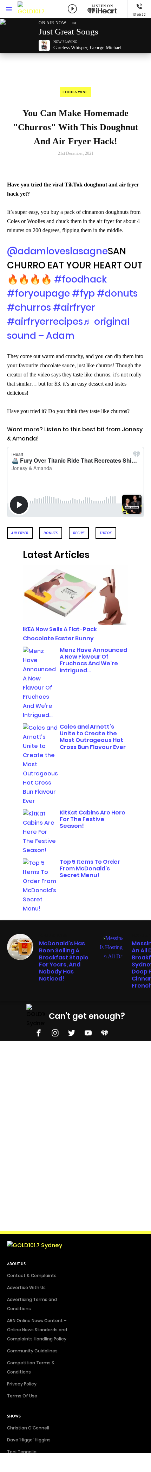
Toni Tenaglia (22, 1452)
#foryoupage (38, 293)
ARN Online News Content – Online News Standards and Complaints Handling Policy (37, 1330)
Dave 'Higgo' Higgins (29, 1440)
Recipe (79, 532)
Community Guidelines (32, 1351)
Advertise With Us (26, 1287)
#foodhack (80, 279)
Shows (14, 1416)
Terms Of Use (22, 1396)
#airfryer (74, 307)
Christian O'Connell (28, 1428)
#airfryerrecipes (45, 321)
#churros (29, 307)
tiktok (106, 532)
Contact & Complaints (32, 1276)
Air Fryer (19, 532)
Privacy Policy (22, 1384)
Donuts (51, 532)
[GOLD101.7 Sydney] (32, 9)
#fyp (83, 293)
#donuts (117, 293)
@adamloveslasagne (57, 251)
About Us (16, 1264)
